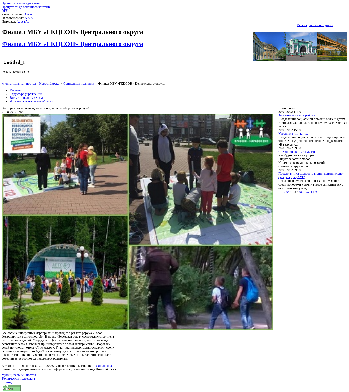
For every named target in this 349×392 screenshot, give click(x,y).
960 (301, 191)
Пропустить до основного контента (26, 7)
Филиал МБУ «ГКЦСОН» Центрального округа (72, 41)
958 (288, 191)
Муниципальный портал (19, 375)
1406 (314, 191)
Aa (18, 21)
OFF (5, 10)
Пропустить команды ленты (21, 3)
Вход (8, 382)
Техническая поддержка (18, 378)
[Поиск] (3, 75)
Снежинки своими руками (296, 151)
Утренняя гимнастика (293, 133)
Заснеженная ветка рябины (297, 115)
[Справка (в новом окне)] (3, 79)
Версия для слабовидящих (315, 25)
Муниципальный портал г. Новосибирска (30, 83)
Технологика (103, 365)
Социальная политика (78, 83)
